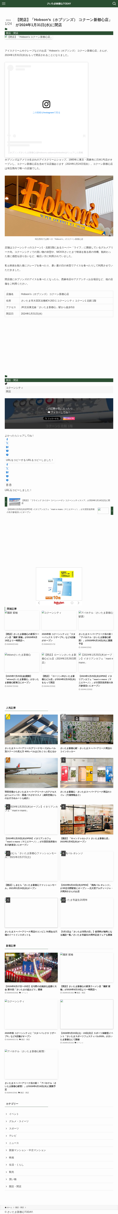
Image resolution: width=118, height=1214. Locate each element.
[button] (7, 439)
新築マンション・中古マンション (27, 1150)
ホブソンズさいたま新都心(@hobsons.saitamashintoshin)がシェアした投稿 (46, 152)
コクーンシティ (14, 387)
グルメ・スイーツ (19, 1121)
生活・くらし (16, 1164)
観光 (11, 1172)
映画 (11, 1157)
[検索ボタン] (114, 3)
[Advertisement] (59, 348)
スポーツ (14, 1128)
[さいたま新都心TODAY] (59, 3)
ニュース (14, 1143)
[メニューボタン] (3, 3)
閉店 (8, 391)
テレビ (12, 1135)
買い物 (12, 1179)
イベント (14, 1114)
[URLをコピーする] (9, 485)
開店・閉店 (12, 33)
